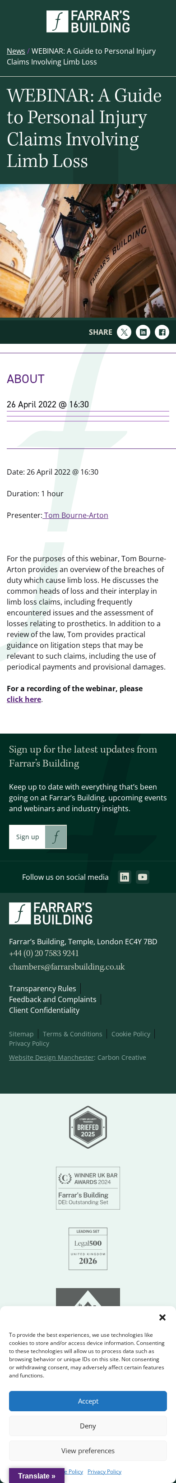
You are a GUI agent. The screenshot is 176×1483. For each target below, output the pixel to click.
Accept (88, 1401)
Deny (88, 1426)
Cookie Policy (66, 1471)
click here (24, 699)
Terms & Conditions (72, 1034)
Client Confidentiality (44, 1010)
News (16, 51)
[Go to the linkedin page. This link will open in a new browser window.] (124, 877)
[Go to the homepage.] (88, 30)
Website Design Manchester (51, 1057)
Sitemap (21, 1034)
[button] (162, 1317)
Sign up (27, 836)
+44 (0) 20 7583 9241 (44, 953)
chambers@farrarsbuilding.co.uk (67, 967)
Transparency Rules (42, 988)
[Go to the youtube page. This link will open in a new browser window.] (142, 877)
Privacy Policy (104, 1471)
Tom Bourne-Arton (75, 515)
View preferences (88, 1450)
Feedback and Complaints (53, 999)
